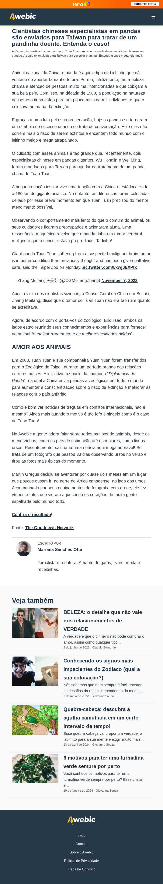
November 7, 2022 (119, 280)
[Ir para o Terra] (81, 4)
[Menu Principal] (153, 17)
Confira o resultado (31, 514)
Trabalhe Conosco (82, 869)
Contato (81, 844)
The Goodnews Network (49, 527)
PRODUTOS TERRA (145, 4)
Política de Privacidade (81, 861)
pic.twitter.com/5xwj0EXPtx (109, 267)
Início (81, 835)
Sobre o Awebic (81, 852)
